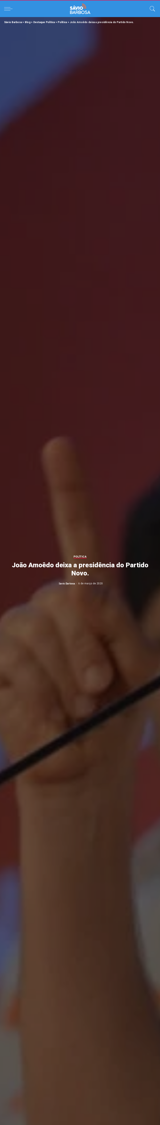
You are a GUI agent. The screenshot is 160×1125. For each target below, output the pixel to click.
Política (80, 556)
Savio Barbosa (67, 583)
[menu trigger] (9, 8)
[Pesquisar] (151, 8)
